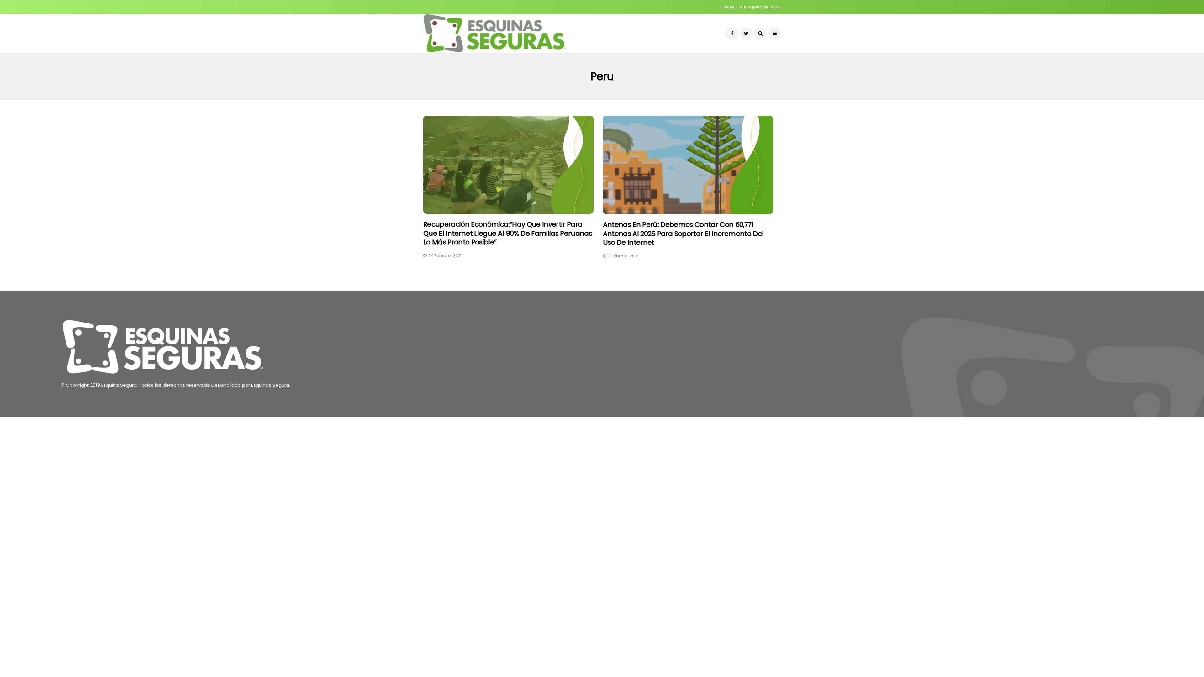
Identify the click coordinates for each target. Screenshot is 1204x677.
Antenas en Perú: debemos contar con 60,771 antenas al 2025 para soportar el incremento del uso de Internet (683, 233)
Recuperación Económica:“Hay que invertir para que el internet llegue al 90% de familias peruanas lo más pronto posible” (507, 233)
